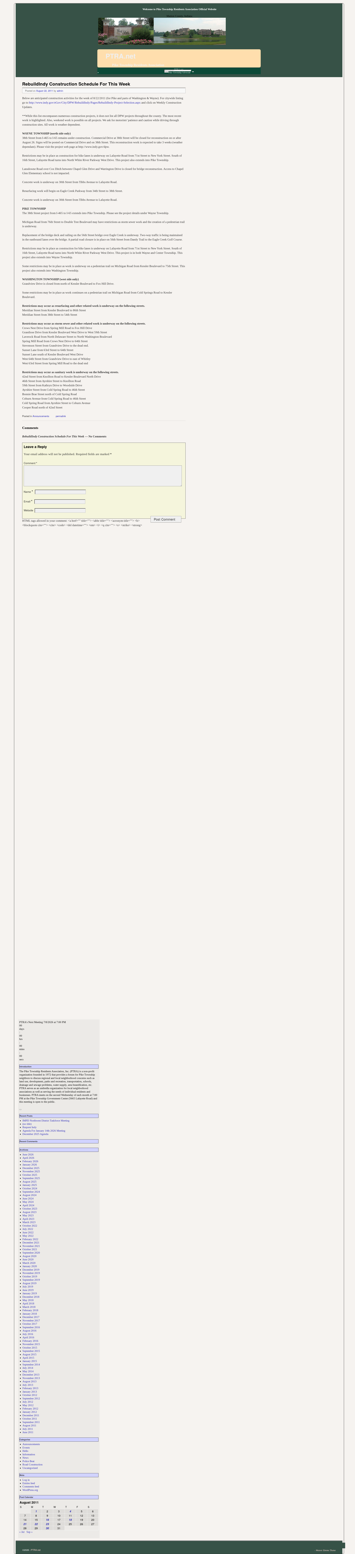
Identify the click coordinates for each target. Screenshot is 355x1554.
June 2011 (27, 1432)
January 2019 (29, 1293)
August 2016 (29, 1330)
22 (36, 1524)
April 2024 (28, 1205)
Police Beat (28, 1461)
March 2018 (29, 1306)
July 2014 (27, 1367)
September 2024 (31, 1191)
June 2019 (28, 1290)
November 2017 (31, 1320)
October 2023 (29, 1208)
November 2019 (31, 1273)
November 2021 (31, 1246)
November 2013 (31, 1378)
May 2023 (28, 1215)
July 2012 (27, 1401)
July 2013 (27, 1384)
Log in (26, 1479)
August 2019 (29, 1283)
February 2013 (30, 1388)
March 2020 (29, 1262)
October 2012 (29, 1395)
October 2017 (29, 1323)
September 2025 (31, 1178)
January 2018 (29, 1313)
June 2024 (28, 1198)
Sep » (29, 1531)
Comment (30, 463)
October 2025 (29, 1174)
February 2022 (30, 1239)
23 (47, 1524)
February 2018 (30, 1310)
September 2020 (31, 1252)
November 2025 (31, 1171)
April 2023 (28, 1218)
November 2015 (31, 1344)
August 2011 (29, 1425)
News (25, 1457)
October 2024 (29, 1188)
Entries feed (28, 1483)
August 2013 (29, 1381)
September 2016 (31, 1327)
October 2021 (29, 1249)
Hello (25, 1450)
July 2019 (27, 1286)
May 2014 (28, 1371)
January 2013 (29, 1391)
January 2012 (29, 1411)
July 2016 (27, 1334)
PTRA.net (121, 56)
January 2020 (29, 1266)
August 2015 (29, 1354)
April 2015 (28, 1357)
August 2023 (29, 1212)
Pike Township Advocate (179, 72)
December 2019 (30, 1269)
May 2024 (28, 1201)
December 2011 (30, 1415)
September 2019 (31, 1279)
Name (28, 491)
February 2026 (30, 1161)
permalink (61, 416)
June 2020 (28, 1259)
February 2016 (30, 1340)
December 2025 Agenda (35, 1134)
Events (26, 1447)
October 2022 (29, 1225)
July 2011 (27, 1428)
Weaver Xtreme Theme (326, 1550)
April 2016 (28, 1337)
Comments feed (30, 1486)
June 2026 (28, 1154)
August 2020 (29, 1256)
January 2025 (29, 1184)
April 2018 (28, 1303)
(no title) (26, 1123)
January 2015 (29, 1361)
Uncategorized (30, 1467)
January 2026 (29, 1164)
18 (70, 1520)
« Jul (21, 1531)
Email (28, 501)
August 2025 (29, 1181)
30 (47, 1528)
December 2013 (30, 1374)
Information (28, 1454)
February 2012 (30, 1408)
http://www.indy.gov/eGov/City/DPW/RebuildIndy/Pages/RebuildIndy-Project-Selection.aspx (85, 102)
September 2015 (31, 1351)
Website (28, 510)
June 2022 (28, 1232)
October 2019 (29, 1276)
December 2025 (30, 1168)
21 (24, 1524)
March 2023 (29, 1222)
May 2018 (28, 1300)
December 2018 (30, 1296)
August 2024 (29, 1195)
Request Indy (29, 1127)
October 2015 (29, 1347)
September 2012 (31, 1398)
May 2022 (28, 1235)
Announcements (41, 416)
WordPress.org (30, 1490)
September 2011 (31, 1422)
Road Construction (32, 1464)
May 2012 (28, 1405)
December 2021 (30, 1242)
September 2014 (31, 1364)
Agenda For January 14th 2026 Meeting (43, 1130)
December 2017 (30, 1317)
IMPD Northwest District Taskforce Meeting (45, 1120)
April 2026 (28, 1157)
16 (47, 1520)
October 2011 (29, 1418)
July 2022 (27, 1229)
